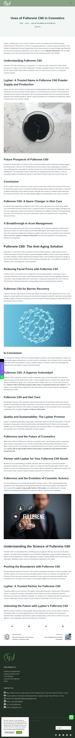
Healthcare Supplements (12, 671)
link (39, 720)
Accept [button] (19, 732)
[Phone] (63, 735)
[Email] (70, 735)
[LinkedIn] (62, 626)
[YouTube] (67, 735)
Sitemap (34, 720)
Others (6, 681)
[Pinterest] (46, 626)
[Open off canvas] (70, 3)
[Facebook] (12, 626)
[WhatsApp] (2, 377)
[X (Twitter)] (29, 626)
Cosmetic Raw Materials (12, 679)
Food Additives (8, 676)
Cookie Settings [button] (9, 732)
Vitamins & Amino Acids (11, 674)
